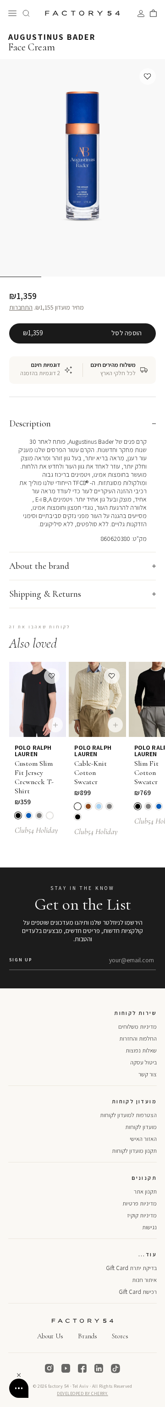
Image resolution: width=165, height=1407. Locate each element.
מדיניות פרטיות (139, 1203)
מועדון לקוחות (141, 1127)
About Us (50, 1336)
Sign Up (20, 960)
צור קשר (147, 1074)
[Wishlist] (147, 76)
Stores (120, 1336)
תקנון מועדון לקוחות (134, 1151)
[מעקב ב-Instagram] (49, 1368)
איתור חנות (144, 1280)
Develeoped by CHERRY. (82, 1393)
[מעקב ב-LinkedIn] (99, 1368)
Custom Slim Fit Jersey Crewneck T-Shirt (34, 777)
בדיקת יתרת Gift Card (131, 1268)
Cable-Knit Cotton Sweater (90, 772)
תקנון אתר (145, 1191)
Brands (87, 1336)
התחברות (21, 307)
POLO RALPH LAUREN (33, 750)
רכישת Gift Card (138, 1292)
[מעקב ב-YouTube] (66, 1368)
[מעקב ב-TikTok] (115, 1368)
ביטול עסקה (143, 1062)
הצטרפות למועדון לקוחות (128, 1115)
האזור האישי (143, 1139)
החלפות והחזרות (138, 1038)
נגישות (149, 1227)
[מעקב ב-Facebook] (82, 1368)
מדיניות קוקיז (142, 1215)
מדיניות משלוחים (137, 1027)
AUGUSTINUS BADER (51, 37)
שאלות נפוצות (141, 1050)
